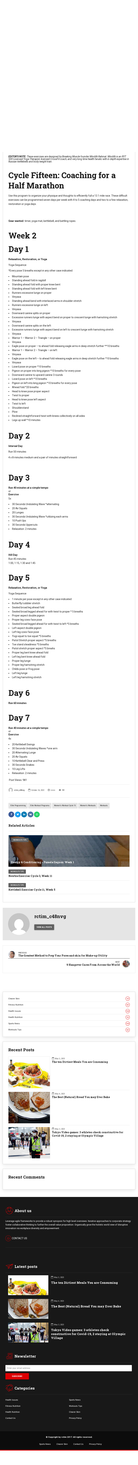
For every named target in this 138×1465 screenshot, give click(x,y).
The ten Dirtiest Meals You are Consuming (80, 1062)
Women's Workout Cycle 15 (65, 805)
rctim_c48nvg (19, 790)
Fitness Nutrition (68, 1004)
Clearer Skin (68, 998)
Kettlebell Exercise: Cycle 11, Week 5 (31, 889)
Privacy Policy (75, 1418)
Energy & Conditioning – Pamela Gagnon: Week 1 (42, 862)
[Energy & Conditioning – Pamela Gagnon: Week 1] (69, 851)
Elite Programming (18, 805)
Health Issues (68, 1011)
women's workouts (88, 805)
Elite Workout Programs (39, 805)
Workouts (104, 805)
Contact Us (10, 1418)
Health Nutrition (68, 1017)
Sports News (68, 1023)
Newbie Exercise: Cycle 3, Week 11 (30, 876)
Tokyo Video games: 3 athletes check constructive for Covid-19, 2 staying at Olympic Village (87, 1134)
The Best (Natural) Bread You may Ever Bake (81, 1097)
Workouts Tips (19, 840)
